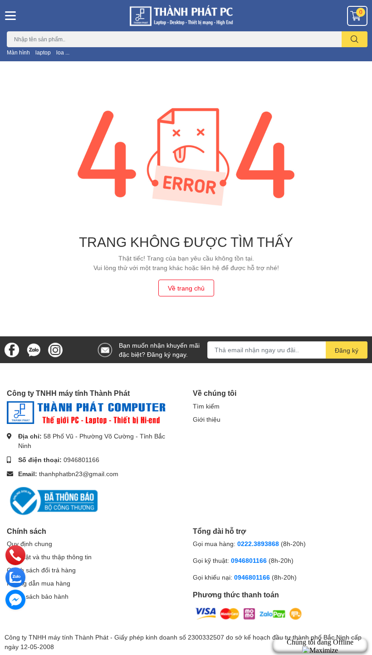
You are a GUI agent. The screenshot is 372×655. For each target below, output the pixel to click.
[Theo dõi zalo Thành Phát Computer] (33, 349)
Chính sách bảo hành (38, 596)
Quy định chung (29, 543)
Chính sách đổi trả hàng (41, 570)
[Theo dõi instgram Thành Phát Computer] (55, 349)
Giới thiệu (206, 419)
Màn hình (18, 52)
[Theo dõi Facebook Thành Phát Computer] (12, 349)
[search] (354, 39)
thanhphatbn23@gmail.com (78, 474)
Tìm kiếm (206, 406)
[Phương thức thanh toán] (248, 613)
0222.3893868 (258, 543)
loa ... (62, 52)
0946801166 (81, 459)
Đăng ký (346, 350)
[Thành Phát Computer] (186, 16)
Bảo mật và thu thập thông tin (49, 557)
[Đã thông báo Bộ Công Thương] (52, 500)
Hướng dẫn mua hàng (38, 583)
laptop (43, 52)
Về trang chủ (186, 288)
